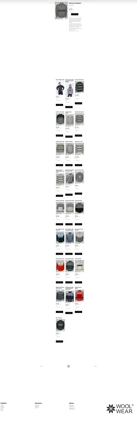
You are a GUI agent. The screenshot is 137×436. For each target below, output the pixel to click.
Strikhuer (73, 3)
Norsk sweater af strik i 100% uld (79, 230)
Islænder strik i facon (79, 141)
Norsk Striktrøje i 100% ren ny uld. (60, 230)
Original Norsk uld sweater (78, 288)
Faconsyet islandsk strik (79, 79)
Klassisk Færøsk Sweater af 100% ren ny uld (69, 171)
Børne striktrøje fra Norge (60, 79)
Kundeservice (37, 407)
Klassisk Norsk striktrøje (69, 200)
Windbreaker (66, 3)
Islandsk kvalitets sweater (68, 112)
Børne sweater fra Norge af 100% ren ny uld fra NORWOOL (69, 80)
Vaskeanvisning (37, 406)
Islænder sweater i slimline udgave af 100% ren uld (60, 171)
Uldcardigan (58, 3)
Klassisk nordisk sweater (79, 170)
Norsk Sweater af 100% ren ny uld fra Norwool (69, 230)
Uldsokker (80, 3)
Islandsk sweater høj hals (60, 141)
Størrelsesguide (71, 5)
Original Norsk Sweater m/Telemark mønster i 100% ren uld (69, 288)
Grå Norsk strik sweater (60, 111)
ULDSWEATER (51, 3)
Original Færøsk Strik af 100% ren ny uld (60, 288)
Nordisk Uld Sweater (78, 200)
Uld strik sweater (59, 317)
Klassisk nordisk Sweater (60, 200)
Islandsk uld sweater (69, 141)
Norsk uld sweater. (78, 258)
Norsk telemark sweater (69, 258)
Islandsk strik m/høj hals (79, 111)
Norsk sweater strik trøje (60, 258)
